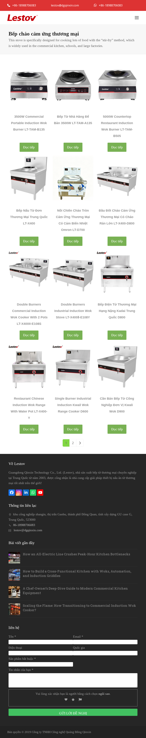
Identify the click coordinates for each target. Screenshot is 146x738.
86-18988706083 (24, 525)
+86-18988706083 (24, 5)
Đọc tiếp (29, 147)
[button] (137, 17)
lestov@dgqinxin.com (65, 5)
